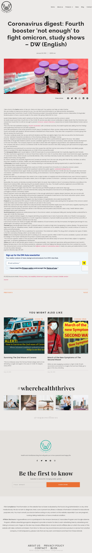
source (6, 280)
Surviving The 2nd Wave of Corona (20, 357)
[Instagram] (55, 460)
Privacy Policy (23, 276)
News (77, 7)
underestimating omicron (63, 169)
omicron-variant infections (46, 122)
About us (60, 7)
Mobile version (63, 276)
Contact (89, 7)
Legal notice (48, 276)
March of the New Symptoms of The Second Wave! (64, 358)
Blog (82, 7)
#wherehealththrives (46, 388)
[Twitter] (41, 460)
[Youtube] (46, 460)
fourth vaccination (35, 126)
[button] (68, 98)
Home (53, 7)
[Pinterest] (50, 460)
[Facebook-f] (37, 460)
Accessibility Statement (36, 276)
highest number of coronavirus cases (47, 246)
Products (68, 7)
